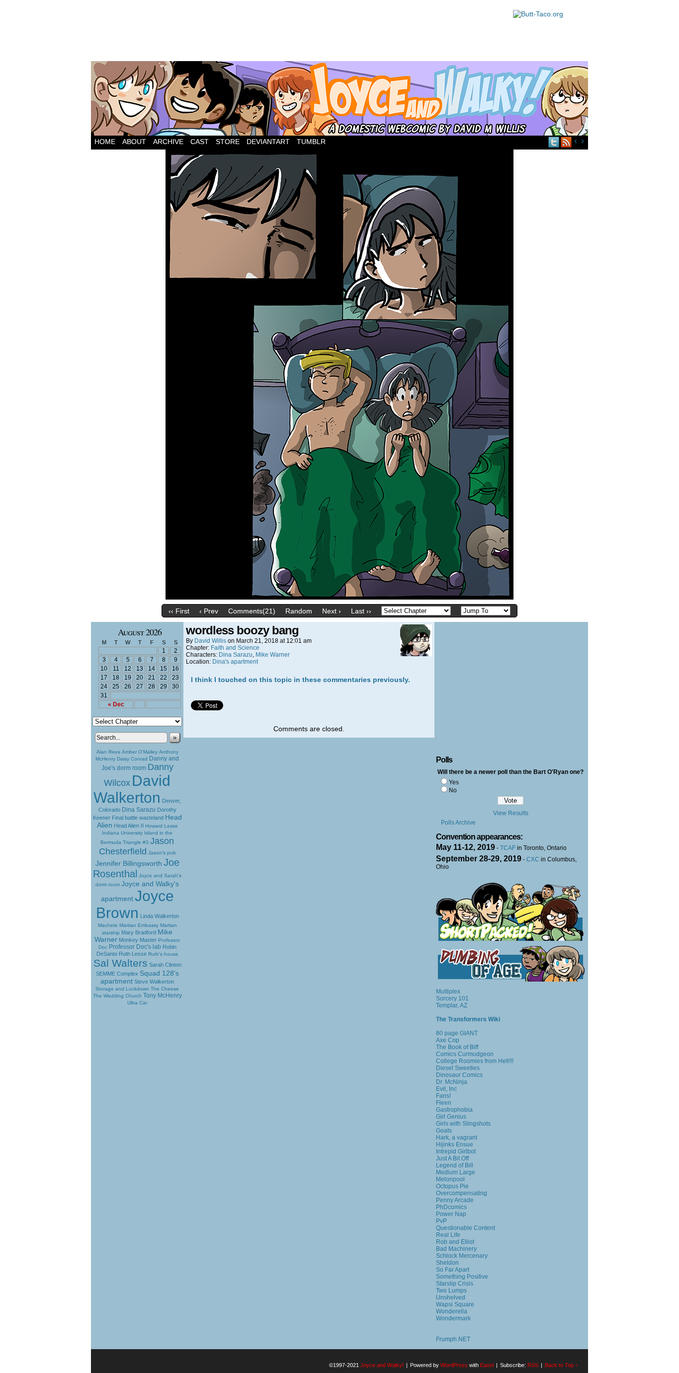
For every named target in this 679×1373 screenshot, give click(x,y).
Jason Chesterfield (136, 846)
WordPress (454, 1365)
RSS (566, 142)
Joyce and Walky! (341, 100)
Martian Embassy (139, 925)
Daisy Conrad (132, 759)
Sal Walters (120, 963)
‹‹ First (179, 611)
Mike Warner (272, 654)
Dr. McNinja (451, 1081)
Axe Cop (447, 1040)
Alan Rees (108, 752)
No (453, 790)
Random (298, 611)
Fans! (443, 1095)
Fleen (443, 1102)
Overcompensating (461, 1193)
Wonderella (451, 1311)
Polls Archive (458, 822)
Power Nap (451, 1214)
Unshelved (450, 1297)
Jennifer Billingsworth (128, 863)
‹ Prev (208, 611)
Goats (444, 1130)
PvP (441, 1221)
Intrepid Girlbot (456, 1151)
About (134, 142)
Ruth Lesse (133, 954)
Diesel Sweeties (458, 1068)
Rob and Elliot (455, 1241)
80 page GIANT (457, 1033)
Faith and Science (235, 647)
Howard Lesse (161, 826)
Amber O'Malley (140, 752)
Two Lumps (451, 1290)
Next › (331, 611)
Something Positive (462, 1276)
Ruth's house (163, 954)
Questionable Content (465, 1227)
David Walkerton (131, 789)
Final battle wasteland (138, 818)
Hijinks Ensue (454, 1144)
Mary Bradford (138, 932)
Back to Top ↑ (561, 1365)
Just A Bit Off (452, 1158)
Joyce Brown (135, 904)
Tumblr (311, 142)
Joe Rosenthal (136, 868)
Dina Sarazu (139, 809)
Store (228, 142)
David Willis (210, 640)
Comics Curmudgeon (465, 1054)
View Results (510, 813)
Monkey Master (138, 940)
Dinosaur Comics (459, 1074)
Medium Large (455, 1172)
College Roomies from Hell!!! (474, 1061)
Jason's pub (162, 852)
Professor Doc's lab (135, 946)
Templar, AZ (451, 1005)
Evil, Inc (446, 1088)
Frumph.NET (453, 1339)
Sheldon (447, 1262)
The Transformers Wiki (468, 1019)
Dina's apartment (235, 661)
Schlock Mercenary (462, 1255)
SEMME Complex (117, 974)
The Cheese (165, 989)
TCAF (507, 847)
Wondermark (453, 1318)
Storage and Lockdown (122, 989)
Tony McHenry (162, 995)
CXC (532, 859)
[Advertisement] (297, 32)
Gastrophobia (454, 1109)
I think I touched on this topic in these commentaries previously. (300, 680)
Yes (454, 782)
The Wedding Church (117, 995)
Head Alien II (129, 826)
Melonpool (450, 1179)
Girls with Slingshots (463, 1123)
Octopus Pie (452, 1186)
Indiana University (122, 833)
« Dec (116, 704)
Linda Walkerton (159, 916)
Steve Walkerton (154, 982)
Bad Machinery (456, 1248)
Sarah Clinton (165, 965)
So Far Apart (452, 1269)
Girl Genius (451, 1116)
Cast (199, 142)
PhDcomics (451, 1207)
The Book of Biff (457, 1047)
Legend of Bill (454, 1165)
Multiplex (448, 991)
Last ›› (361, 611)
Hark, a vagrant (456, 1137)
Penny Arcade (455, 1200)
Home (104, 142)
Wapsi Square (455, 1304)
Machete (108, 925)
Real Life (448, 1234)
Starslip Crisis (454, 1283)
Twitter (554, 142)
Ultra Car (137, 1002)
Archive (168, 142)
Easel (487, 1365)
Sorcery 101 (452, 998)
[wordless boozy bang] (339, 597)
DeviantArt (268, 142)
